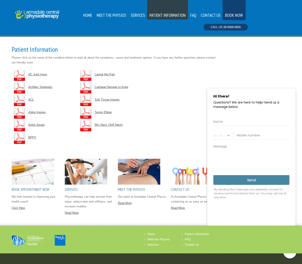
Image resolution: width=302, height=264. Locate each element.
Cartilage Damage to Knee (111, 87)
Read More (72, 212)
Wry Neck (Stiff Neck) (109, 124)
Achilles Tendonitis (40, 87)
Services (138, 15)
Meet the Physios (111, 15)
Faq (193, 15)
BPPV (32, 137)
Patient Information (167, 15)
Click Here (18, 208)
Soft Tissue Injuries (107, 99)
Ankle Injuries (37, 112)
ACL (31, 99)
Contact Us (192, 244)
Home (87, 15)
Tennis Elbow (103, 112)
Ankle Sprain (36, 124)
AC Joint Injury (37, 74)
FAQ (188, 239)
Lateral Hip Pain (105, 74)
